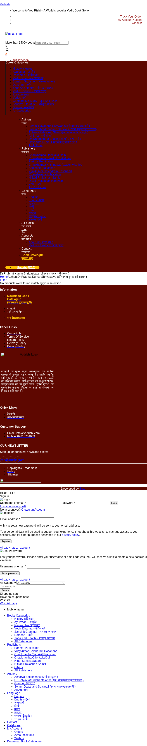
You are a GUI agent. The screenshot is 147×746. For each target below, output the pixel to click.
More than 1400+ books (20, 42)
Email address (10, 519)
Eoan (82, 488)
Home (4, 276)
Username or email (13, 566)
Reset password (9, 573)
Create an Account (33, 509)
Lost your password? (13, 506)
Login (114, 503)
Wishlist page (8, 603)
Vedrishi (5, 4)
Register (5, 541)
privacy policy (70, 534)
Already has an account (15, 547)
